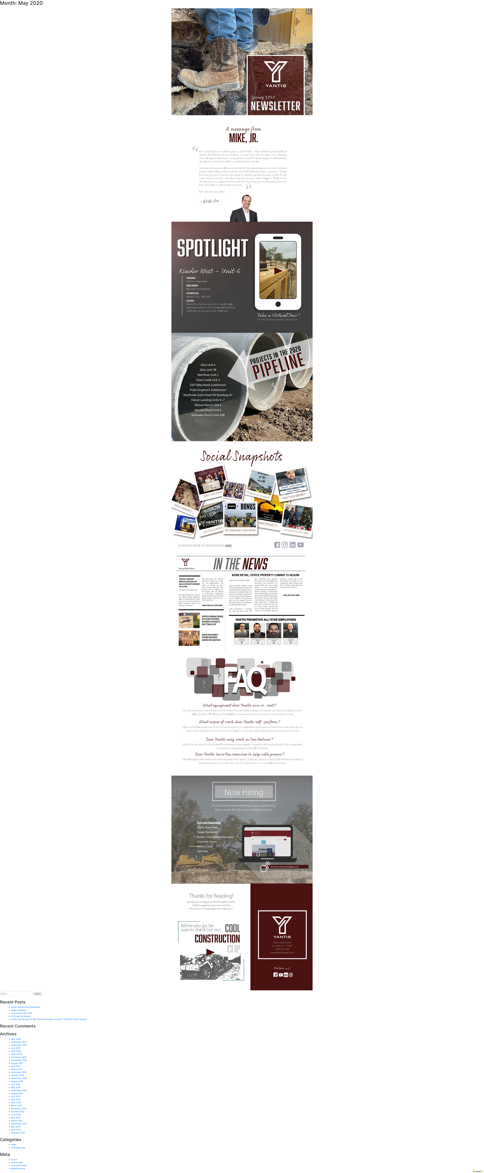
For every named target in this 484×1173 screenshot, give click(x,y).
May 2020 (16, 1039)
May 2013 (15, 1126)
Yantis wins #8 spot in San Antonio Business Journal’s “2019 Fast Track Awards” (49, 1019)
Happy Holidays (18, 1010)
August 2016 (17, 1081)
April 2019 (16, 1051)
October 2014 (17, 1111)
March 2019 (16, 1054)
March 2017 (16, 1069)
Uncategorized (18, 1147)
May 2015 (15, 1099)
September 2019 (19, 1045)
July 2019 (15, 1048)
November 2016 (18, 1072)
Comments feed (18, 1165)
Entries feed (17, 1162)
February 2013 (18, 1132)
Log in (14, 1159)
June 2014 (16, 1114)
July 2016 (15, 1084)
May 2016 (15, 1087)
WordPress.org (18, 1168)
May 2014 (15, 1117)
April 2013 (16, 1129)
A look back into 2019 (21, 1013)
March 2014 (16, 1120)
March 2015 (16, 1105)
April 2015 (16, 1102)
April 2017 (16, 1066)
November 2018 (18, 1057)
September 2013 (19, 1123)
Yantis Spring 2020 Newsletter (25, 1007)
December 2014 (18, 1108)
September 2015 (19, 1090)
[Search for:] (16, 994)
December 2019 (18, 1042)
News (13, 1144)
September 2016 (19, 1078)
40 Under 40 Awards (21, 1016)
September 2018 (19, 1060)
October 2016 (17, 1075)
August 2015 (17, 1093)
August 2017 (17, 1063)
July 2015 (15, 1096)
